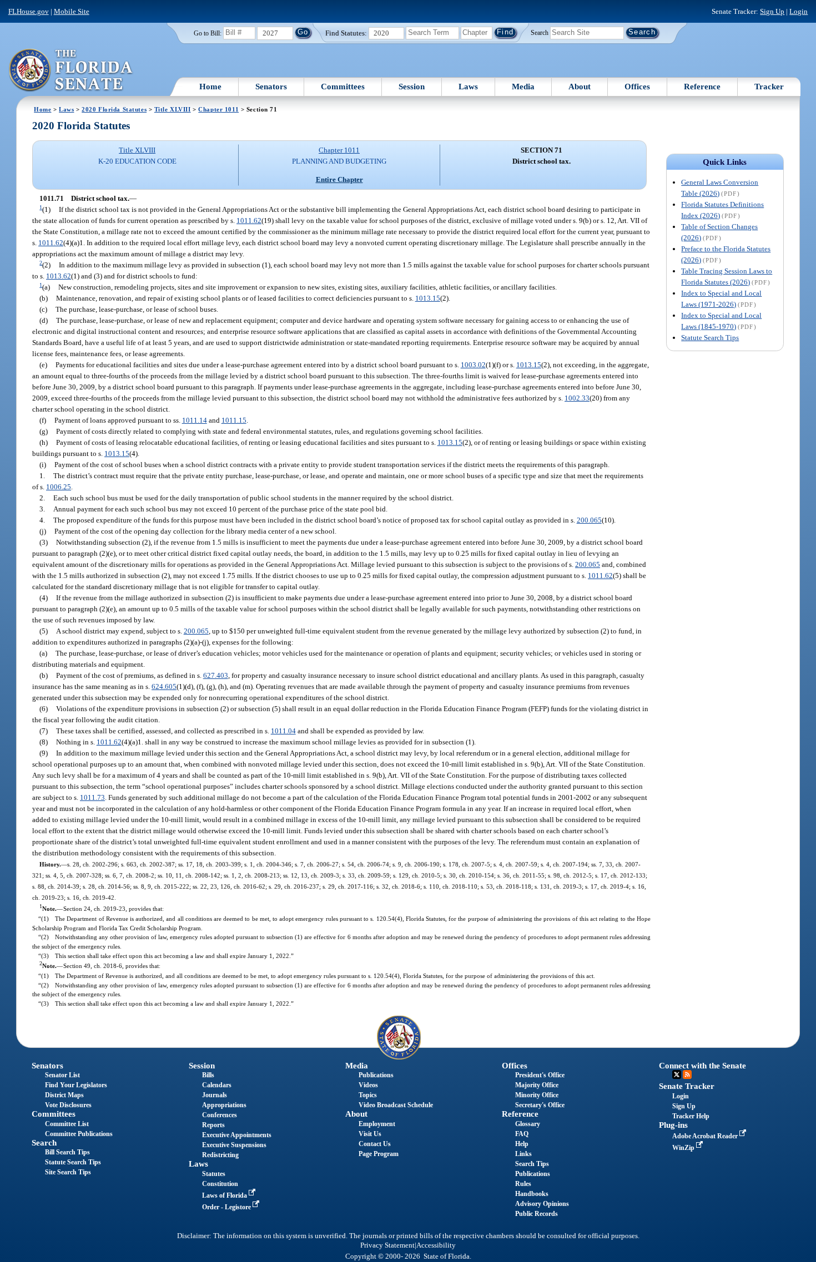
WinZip (684, 1148)
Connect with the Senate (702, 1065)
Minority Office (536, 1095)
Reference (702, 86)
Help (521, 1144)
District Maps (64, 1095)
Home (210, 86)
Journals (214, 1095)
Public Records (536, 1214)
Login (798, 11)
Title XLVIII (172, 109)
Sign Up (772, 11)
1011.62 (248, 220)
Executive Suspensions (234, 1145)
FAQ (521, 1134)
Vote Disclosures (68, 1105)
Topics (368, 1095)
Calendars (216, 1085)
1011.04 (283, 731)
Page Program (379, 1154)
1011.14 (194, 420)
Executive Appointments (236, 1135)
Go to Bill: (207, 33)
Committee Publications (79, 1134)
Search (539, 32)
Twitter (676, 1074)
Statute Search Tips (710, 337)
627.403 (215, 675)
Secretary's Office (540, 1105)
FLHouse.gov (28, 11)
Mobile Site (71, 11)
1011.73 (92, 797)
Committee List (67, 1124)
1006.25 (58, 487)
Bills (208, 1075)
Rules (523, 1184)
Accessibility (436, 1245)
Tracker (769, 86)
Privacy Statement (387, 1245)
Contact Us (375, 1144)
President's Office (540, 1075)
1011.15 (233, 420)
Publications (376, 1075)
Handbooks (531, 1194)
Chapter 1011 (218, 109)
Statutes (213, 1174)
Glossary (527, 1124)
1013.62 (58, 276)
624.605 (164, 686)
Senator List (62, 1075)
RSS (687, 1074)
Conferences (219, 1115)
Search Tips (532, 1164)
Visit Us (370, 1134)
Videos (368, 1085)
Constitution (220, 1184)
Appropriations (224, 1105)
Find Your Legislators (76, 1085)
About (579, 86)
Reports (213, 1125)
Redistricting (220, 1155)
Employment (377, 1124)
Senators (271, 86)
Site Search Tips (68, 1172)
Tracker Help (690, 1116)
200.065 (589, 520)
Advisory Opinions (542, 1204)
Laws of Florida (225, 1195)
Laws (468, 86)
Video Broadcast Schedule (396, 1105)
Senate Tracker (686, 1086)
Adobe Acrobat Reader (705, 1136)
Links (523, 1154)
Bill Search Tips (67, 1152)
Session (412, 86)
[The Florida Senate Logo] (71, 70)
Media (523, 86)
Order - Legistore (227, 1207)
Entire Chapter (339, 179)
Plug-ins (673, 1125)
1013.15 (427, 298)
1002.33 (577, 398)
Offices (637, 86)
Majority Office (536, 1085)
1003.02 (473, 365)
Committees (343, 86)
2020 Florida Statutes (114, 109)
